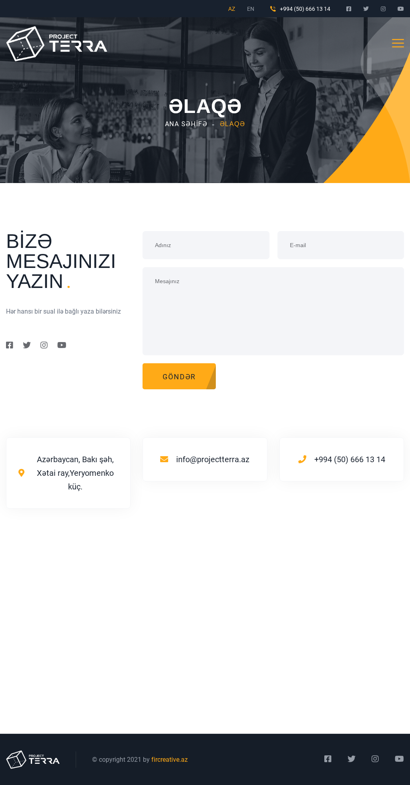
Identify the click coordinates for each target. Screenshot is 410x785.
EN (250, 9)
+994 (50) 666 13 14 (305, 9)
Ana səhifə (186, 124)
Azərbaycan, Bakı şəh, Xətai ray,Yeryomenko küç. (75, 473)
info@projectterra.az (212, 459)
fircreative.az (169, 759)
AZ (231, 9)
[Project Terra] (56, 43)
